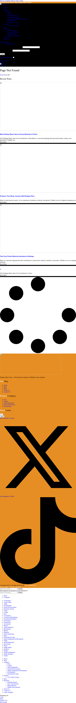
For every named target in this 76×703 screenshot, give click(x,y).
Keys (8, 12)
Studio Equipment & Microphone (17, 19)
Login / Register (8, 692)
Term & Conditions (15, 587)
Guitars (9, 14)
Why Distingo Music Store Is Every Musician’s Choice (18, 134)
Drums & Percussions (13, 17)
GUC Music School (13, 25)
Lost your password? (6, 57)
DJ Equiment (11, 20)
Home (2, 75)
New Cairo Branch (13, 32)
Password (6, 50)
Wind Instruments (12, 15)
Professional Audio (13, 22)
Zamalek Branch (12, 30)
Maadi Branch (11, 34)
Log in (2, 54)
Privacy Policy (4, 587)
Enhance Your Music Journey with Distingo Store (17, 196)
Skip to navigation (5, 1)
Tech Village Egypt (30, 585)
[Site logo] (3, 4)
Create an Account (10, 44)
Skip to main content (17, 1)
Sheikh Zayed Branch (13, 35)
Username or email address (11, 47)
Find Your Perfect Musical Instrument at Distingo (17, 256)
